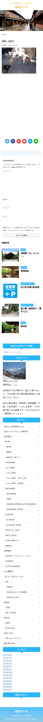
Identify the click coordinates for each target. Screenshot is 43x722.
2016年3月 (7, 678)
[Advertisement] (21, 107)
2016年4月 (7, 675)
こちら (15, 384)
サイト (5, 216)
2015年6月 (7, 684)
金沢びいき (21, 7)
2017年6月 (7, 660)
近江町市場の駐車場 (30, 287)
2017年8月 (7, 655)
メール (6, 208)
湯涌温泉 (25, 271)
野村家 (24, 326)
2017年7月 (7, 658)
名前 (5, 199)
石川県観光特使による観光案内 (21, 716)
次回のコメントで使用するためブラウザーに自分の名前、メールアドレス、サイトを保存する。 (21, 228)
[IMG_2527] (30, 141)
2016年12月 (8, 672)
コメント (7, 171)
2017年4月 (7, 666)
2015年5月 (7, 686)
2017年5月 (7, 663)
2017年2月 (7, 669)
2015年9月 (7, 681)
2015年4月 (7, 689)
